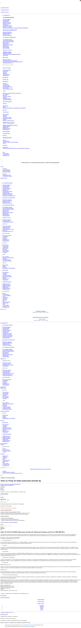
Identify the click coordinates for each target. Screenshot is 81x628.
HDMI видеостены (6, 128)
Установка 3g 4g (6, 154)
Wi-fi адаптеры (6, 88)
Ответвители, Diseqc (7, 117)
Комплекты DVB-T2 (7, 70)
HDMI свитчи (5, 127)
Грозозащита (11, 120)
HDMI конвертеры (6, 126)
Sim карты (5, 95)
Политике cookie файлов (30, 626)
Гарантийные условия (7, 176)
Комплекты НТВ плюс (7, 33)
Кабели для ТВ (6, 120)
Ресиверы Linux (6, 189)
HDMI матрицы (6, 129)
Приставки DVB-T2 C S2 (8, 62)
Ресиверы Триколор (7, 19)
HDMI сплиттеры (6, 125)
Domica (6, 612)
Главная (4, 471)
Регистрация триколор (5, 597)
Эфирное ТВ (5, 302)
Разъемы (4, 119)
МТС (12, 148)
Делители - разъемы (7, 96)
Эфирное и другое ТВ (7, 50)
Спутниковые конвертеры (8, 40)
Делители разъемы (6, 259)
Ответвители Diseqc (7, 275)
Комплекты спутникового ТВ (9, 195)
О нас (42, 609)
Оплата (41, 607)
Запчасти (5, 135)
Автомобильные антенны (15, 54)
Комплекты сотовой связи (8, 257)
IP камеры (5, 97)
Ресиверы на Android (7, 26)
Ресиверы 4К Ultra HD (7, 25)
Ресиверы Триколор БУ (23, 27)
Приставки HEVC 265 (18, 61)
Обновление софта (6, 171)
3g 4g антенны (6, 84)
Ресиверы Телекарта (7, 22)
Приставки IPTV (14, 60)
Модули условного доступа (8, 41)
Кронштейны (5, 105)
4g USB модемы (6, 85)
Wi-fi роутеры (5, 86)
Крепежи (5, 107)
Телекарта (9, 148)
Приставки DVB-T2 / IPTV (8, 61)
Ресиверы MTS (6, 187)
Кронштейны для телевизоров (9, 268)
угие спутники (17, 148)
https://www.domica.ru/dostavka (11, 522)
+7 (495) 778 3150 (40, 603)
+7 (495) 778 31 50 (4, 12)
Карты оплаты (6, 42)
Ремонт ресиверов (6, 170)
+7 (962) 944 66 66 (4, 7)
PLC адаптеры (6, 94)
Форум (41, 608)
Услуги (1, 166)
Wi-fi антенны (5, 87)
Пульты (4, 140)
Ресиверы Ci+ (5, 24)
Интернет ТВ (5, 77)
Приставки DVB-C (7, 60)
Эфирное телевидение (25, 148)
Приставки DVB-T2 (7, 59)
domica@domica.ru (4, 614)
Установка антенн (6, 169)
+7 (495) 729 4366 (40, 601)
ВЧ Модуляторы (6, 74)
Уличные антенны (6, 54)
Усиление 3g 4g (6, 155)
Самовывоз (41, 605)
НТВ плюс (5, 298)
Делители (5, 72)
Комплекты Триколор (7, 32)
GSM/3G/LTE (5, 81)
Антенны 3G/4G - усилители (9, 472)
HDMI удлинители (14, 125)
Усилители (5, 73)
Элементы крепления (7, 101)
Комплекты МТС (6, 34)
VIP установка (6, 153)
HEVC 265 (5, 230)
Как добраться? (3, 595)
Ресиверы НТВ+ (6, 20)
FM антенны (5, 55)
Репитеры (10, 86)
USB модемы (5, 247)
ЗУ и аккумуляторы (7, 295)
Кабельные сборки (6, 98)
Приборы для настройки (8, 44)
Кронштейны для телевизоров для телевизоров (16, 107)
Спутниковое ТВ (6, 15)
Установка (5, 145)
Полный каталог (3, 178)
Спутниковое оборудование (8, 204)
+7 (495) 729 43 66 (4, 9)
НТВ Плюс (5, 148)
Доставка (42, 606)
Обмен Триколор (6, 47)
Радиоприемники (6, 131)
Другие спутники (6, 301)
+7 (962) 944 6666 (40, 599)
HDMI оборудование (7, 281)
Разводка (4, 109)
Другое (4, 143)
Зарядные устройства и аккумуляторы (10, 142)
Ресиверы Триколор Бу (7, 194)
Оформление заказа (7, 175)
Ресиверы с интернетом (7, 193)
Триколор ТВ (5, 147)
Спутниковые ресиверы (8, 17)
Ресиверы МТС (6, 21)
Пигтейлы (11, 88)
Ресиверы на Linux (6, 23)
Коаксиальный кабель (7, 99)
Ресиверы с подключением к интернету (11, 27)
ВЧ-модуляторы (6, 46)
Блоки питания (6, 141)
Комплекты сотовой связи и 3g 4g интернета (12, 93)
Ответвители (5, 71)
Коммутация (5, 270)
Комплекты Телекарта (7, 35)
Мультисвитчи (6, 43)
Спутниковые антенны (7, 39)
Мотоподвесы (5, 45)
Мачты (4, 106)
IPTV (4, 152)
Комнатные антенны (7, 53)
